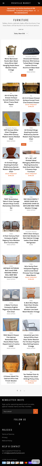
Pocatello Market (21, 3)
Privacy (4, 437)
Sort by (21, 29)
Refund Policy (7, 441)
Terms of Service (8, 434)
